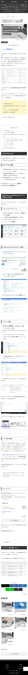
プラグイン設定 (9, 142)
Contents (12, 127)
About (7, 668)
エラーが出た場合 (10, 144)
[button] (18, 589)
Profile (20, 664)
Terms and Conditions (14, 670)
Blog (3, 42)
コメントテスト (9, 146)
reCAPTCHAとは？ (8, 130)
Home (7, 664)
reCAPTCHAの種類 (10, 132)
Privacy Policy (21, 668)
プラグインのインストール (12, 138)
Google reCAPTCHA (8, 251)
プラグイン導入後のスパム (10, 148)
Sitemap (7, 666)
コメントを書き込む (14, 653)
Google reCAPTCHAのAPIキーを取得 (14, 140)
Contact (20, 666)
